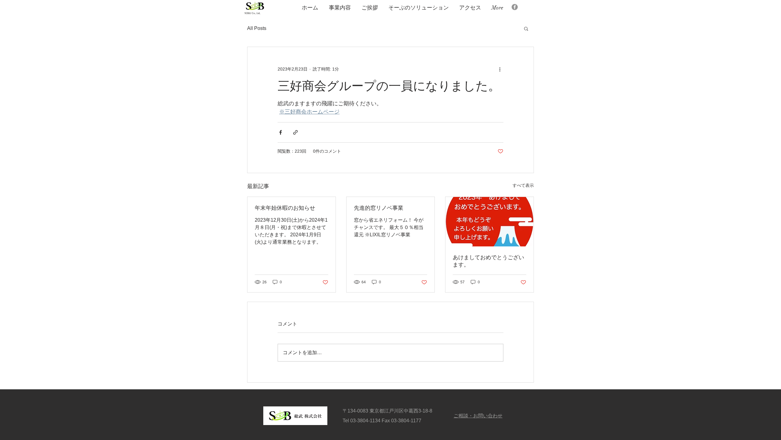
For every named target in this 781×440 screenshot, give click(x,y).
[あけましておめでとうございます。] (489, 221)
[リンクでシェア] (295, 132)
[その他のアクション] (499, 69)
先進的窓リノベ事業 (378, 208)
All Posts (256, 28)
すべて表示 (523, 185)
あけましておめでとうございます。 (488, 261)
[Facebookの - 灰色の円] (515, 7)
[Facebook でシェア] (280, 132)
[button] (526, 28)
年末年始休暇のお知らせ (285, 208)
